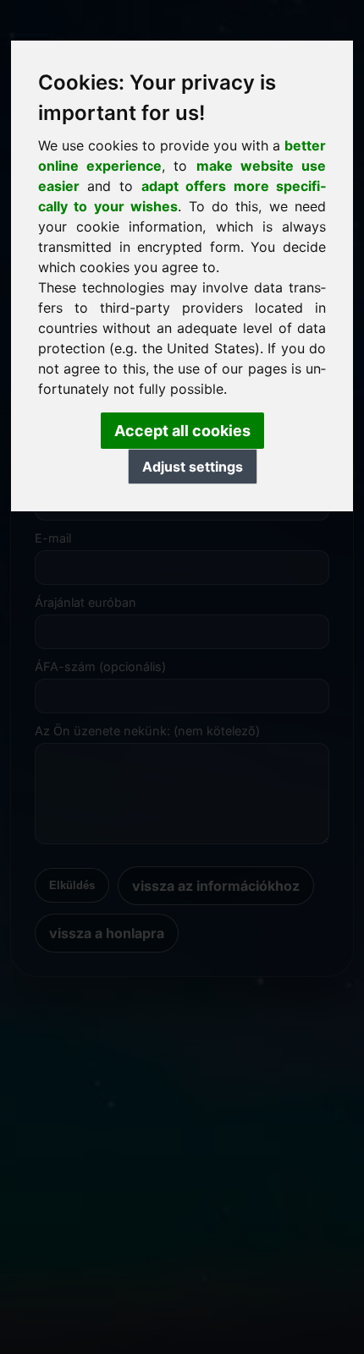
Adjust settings (192, 466)
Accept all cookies (182, 431)
